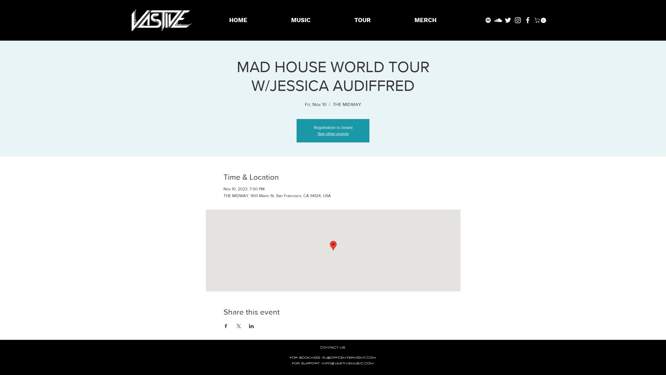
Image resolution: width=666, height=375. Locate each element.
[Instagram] (518, 20)
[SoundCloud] (498, 20)
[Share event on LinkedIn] (251, 326)
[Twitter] (508, 20)
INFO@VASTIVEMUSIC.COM (348, 363)
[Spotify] (488, 20)
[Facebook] (528, 20)
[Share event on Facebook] (225, 326)
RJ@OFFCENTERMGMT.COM (349, 357)
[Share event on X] (238, 326)
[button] (540, 20)
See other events (333, 134)
